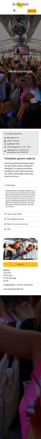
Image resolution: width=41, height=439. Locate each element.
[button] (14, 10)
